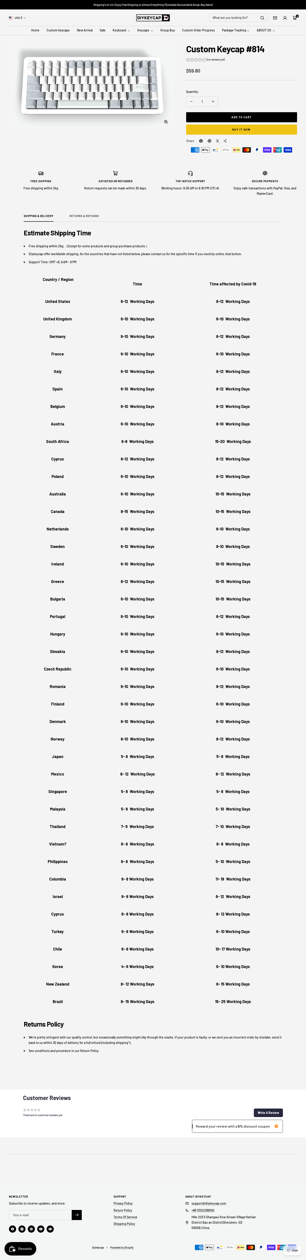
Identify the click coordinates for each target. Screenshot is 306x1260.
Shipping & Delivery (39, 215)
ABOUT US (264, 30)
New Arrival (85, 30)
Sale (103, 30)
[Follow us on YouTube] (40, 1229)
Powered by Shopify (122, 1247)
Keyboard (120, 30)
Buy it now (241, 129)
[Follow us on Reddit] (50, 1229)
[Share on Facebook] (201, 141)
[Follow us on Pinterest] (31, 1229)
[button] (205, 60)
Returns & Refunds (84, 215)
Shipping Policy (124, 1224)
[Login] (285, 18)
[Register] (77, 1215)
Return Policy (123, 1210)
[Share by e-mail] (225, 141)
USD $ (18, 18)
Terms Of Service (125, 1217)
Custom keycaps (58, 30)
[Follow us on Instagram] (22, 1229)
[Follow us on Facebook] (12, 1229)
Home (35, 30)
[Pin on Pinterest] (209, 141)
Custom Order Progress (198, 30)
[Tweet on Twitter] (217, 141)
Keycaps (143, 30)
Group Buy (167, 30)
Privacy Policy (123, 1203)
